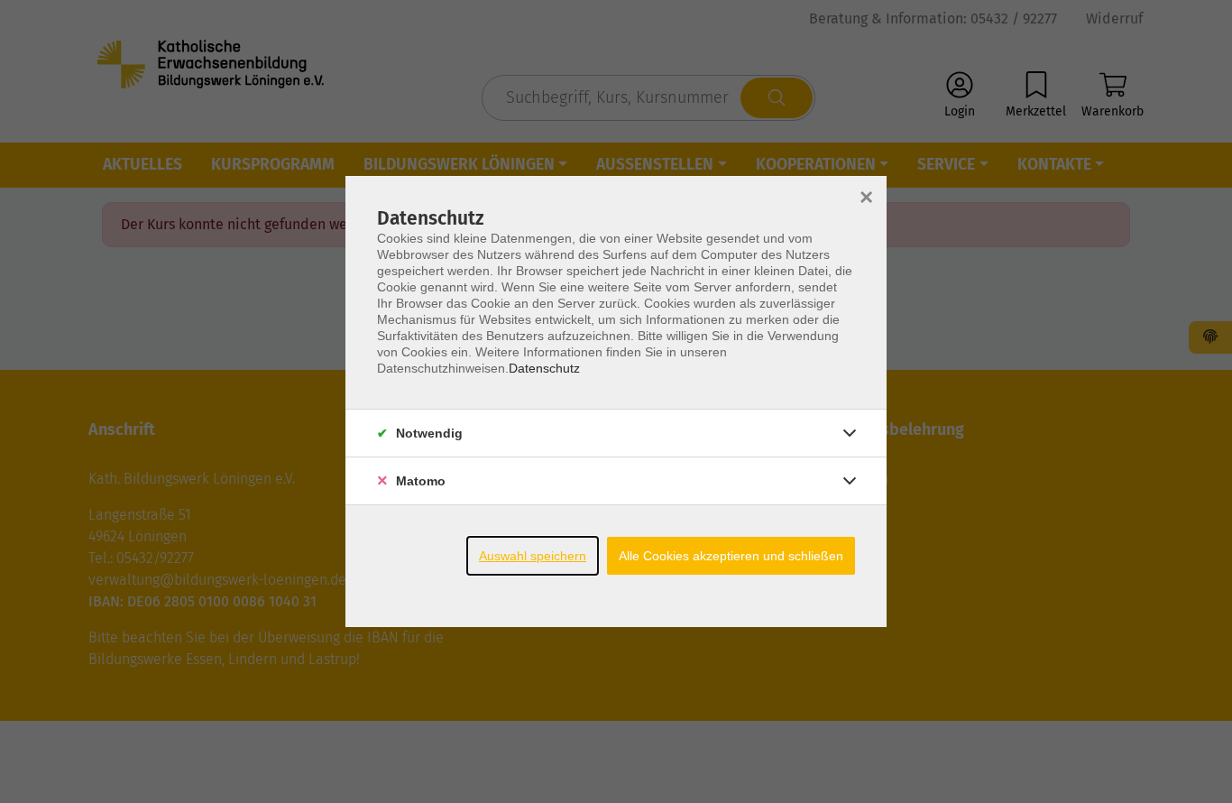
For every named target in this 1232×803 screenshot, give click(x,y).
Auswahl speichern (532, 556)
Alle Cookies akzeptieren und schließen (731, 556)
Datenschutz (544, 368)
